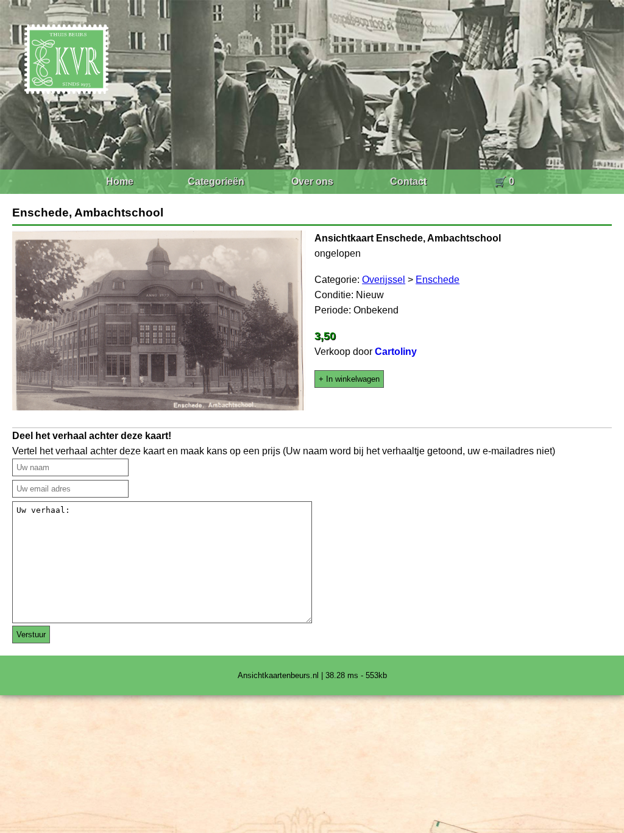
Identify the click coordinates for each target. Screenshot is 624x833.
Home (119, 181)
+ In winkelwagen (349, 379)
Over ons (312, 181)
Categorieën (216, 181)
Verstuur (31, 634)
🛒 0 (504, 181)
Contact (408, 181)
